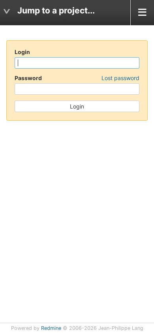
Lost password (120, 78)
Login (22, 52)
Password (77, 78)
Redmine (51, 328)
